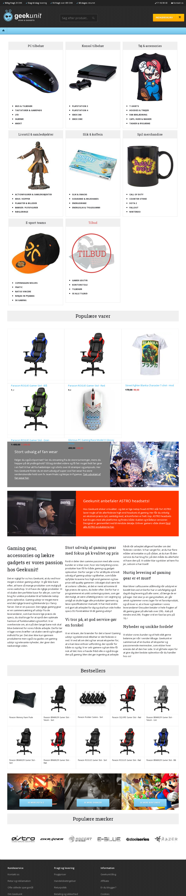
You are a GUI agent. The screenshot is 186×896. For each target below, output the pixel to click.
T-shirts (134, 106)
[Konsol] (93, 77)
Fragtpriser (60, 874)
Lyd (17, 114)
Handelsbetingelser (65, 881)
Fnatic (19, 287)
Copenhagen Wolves (26, 283)
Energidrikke (79, 203)
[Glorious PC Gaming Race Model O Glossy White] (92, 409)
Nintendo (135, 212)
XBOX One (77, 119)
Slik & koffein (93, 134)
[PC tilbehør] (36, 77)
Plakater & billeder (26, 203)
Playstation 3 (80, 106)
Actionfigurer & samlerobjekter (33, 194)
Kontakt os (13, 874)
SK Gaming (21, 300)
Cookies (105, 893)
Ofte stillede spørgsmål (20, 887)
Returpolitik (60, 887)
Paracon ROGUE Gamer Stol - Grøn (30, 440)
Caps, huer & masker (140, 119)
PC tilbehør (36, 46)
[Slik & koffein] (93, 165)
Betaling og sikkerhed (66, 893)
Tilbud (92, 223)
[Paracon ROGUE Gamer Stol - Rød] (92, 354)
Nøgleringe (21, 212)
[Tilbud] (93, 253)
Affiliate (105, 881)
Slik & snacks (79, 194)
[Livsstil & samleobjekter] (36, 165)
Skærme (19, 119)
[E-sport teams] (36, 254)
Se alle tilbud (80, 293)
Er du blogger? (108, 887)
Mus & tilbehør (23, 106)
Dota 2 (133, 203)
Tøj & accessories (150, 46)
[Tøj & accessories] (150, 77)
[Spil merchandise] (150, 165)
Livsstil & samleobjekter (35, 134)
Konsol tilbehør (93, 46)
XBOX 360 (76, 114)
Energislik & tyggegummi (86, 207)
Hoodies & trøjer (139, 110)
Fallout (133, 207)
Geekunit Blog (108, 874)
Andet (18, 123)
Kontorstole (80, 285)
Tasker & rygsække (139, 123)
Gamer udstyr (80, 280)
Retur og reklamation (19, 881)
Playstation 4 (80, 110)
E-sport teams (36, 223)
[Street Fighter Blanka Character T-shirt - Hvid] (150, 354)
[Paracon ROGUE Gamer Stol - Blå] (35, 354)
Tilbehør (77, 289)
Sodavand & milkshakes (85, 199)
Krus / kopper (22, 199)
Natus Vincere (23, 291)
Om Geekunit (15, 893)
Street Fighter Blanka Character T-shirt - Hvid (149, 385)
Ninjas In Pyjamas (25, 296)
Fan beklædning (138, 114)
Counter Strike (138, 199)
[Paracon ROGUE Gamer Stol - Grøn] (35, 409)
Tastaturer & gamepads (28, 110)
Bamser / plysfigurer (26, 207)
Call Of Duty (136, 194)
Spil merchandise (150, 134)
